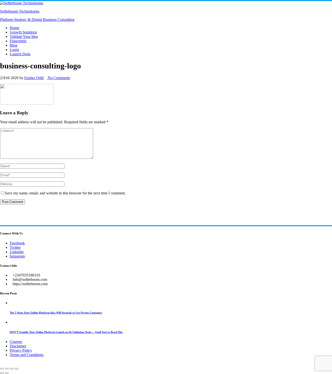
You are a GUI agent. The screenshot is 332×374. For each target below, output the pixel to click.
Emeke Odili (34, 78)
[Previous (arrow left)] (2, 373)
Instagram (17, 256)
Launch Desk (20, 54)
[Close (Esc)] (16, 368)
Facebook (17, 243)
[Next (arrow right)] (7, 373)
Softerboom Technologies (19, 11)
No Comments (58, 78)
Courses (16, 342)
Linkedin (17, 252)
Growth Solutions (23, 32)
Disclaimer (18, 346)
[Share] (12, 368)
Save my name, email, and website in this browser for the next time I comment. (65, 193)
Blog (13, 45)
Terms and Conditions (27, 355)
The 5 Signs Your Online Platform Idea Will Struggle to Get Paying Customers (56, 312)
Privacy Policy (21, 350)
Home (14, 28)
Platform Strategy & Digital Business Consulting (37, 19)
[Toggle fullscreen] (7, 368)
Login (14, 50)
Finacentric (18, 41)
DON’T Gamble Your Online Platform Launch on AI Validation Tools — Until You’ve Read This (66, 332)
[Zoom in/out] (2, 368)
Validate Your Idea (24, 36)
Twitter (15, 247)
